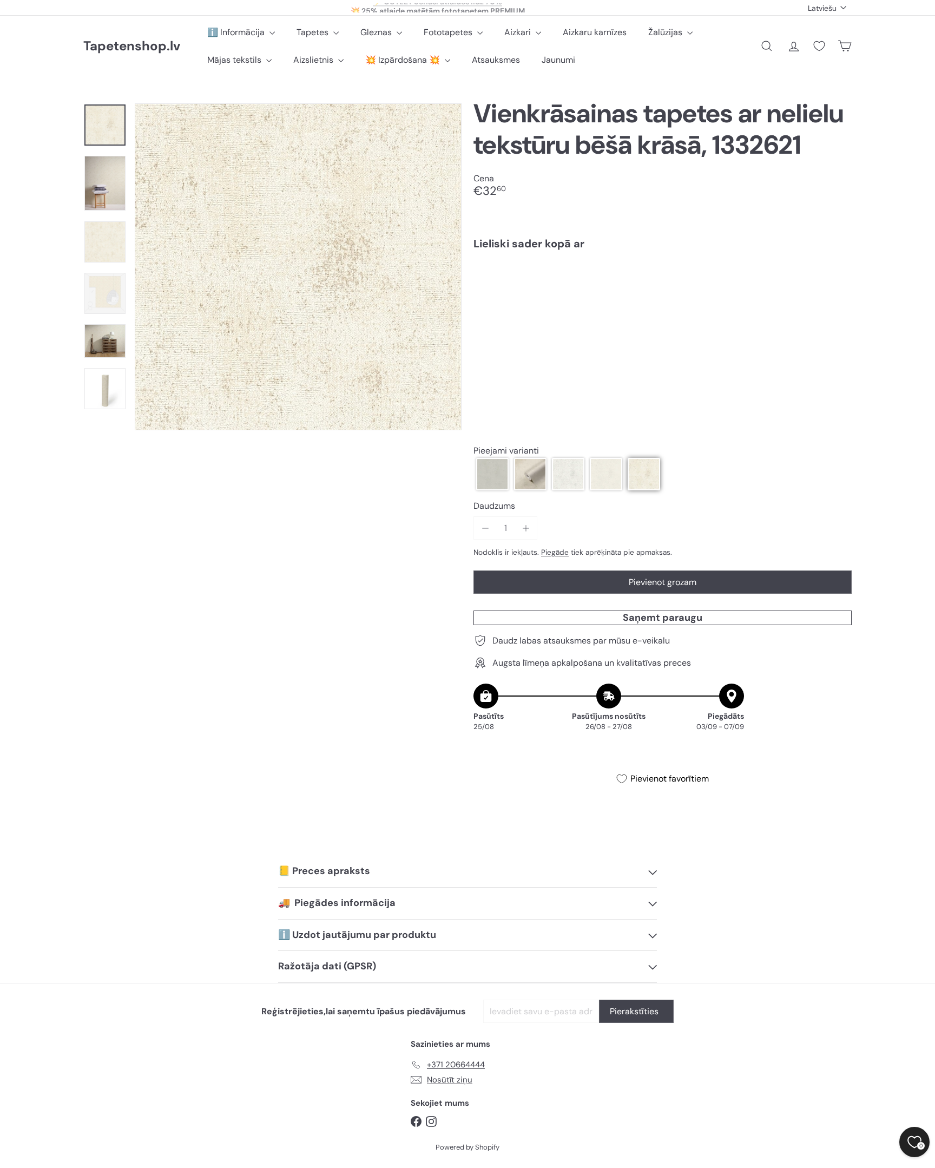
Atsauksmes (496, 59)
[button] (492, 474)
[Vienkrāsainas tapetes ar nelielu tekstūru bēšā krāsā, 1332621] (662, 295)
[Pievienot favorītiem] (837, 281)
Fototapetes (449, 32)
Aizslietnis (314, 59)
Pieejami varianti (506, 451)
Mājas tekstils (235, 59)
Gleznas (377, 32)
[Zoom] (298, 267)
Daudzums (494, 506)
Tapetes (314, 32)
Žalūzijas (666, 32)
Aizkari (518, 32)
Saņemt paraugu (662, 617)
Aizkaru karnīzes (595, 32)
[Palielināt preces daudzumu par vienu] (525, 528)
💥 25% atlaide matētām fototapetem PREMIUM (438, 7)
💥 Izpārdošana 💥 (403, 59)
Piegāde (555, 552)
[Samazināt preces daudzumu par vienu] (485, 528)
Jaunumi (558, 59)
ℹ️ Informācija (237, 32)
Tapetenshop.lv (131, 46)
